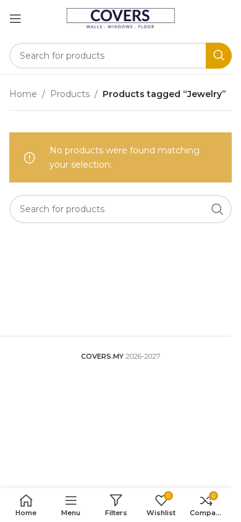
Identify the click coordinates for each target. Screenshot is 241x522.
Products (70, 94)
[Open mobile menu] (15, 18)
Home (23, 94)
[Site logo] (121, 18)
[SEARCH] (219, 56)
